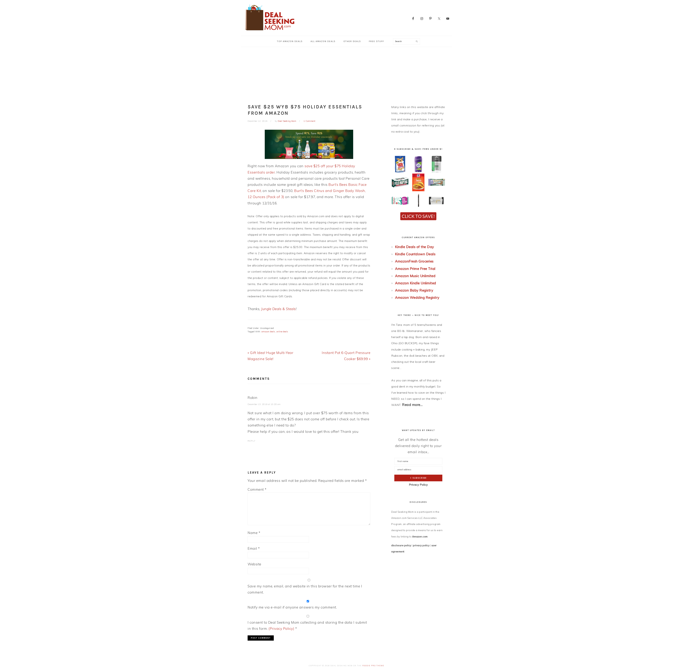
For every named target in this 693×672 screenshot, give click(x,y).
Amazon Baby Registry (414, 290)
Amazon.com (420, 536)
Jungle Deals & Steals (278, 309)
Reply (252, 441)
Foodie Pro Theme (373, 666)
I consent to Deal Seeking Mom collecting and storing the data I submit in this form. (307, 625)
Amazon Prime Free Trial (415, 268)
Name (254, 533)
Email (254, 548)
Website (254, 564)
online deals (282, 331)
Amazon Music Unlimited (415, 276)
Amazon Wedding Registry (417, 297)
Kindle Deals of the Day (414, 247)
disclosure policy (401, 545)
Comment (257, 489)
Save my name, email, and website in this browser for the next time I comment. (305, 589)
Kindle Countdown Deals (415, 254)
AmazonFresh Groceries (414, 261)
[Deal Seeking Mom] (270, 31)
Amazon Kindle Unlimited (415, 283)
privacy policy (421, 545)
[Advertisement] (346, 74)
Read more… (412, 404)
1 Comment (309, 121)
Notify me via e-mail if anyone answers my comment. (292, 607)
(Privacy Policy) (281, 628)
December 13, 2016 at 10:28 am (264, 404)
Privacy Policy (418, 484)
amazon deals (268, 331)
